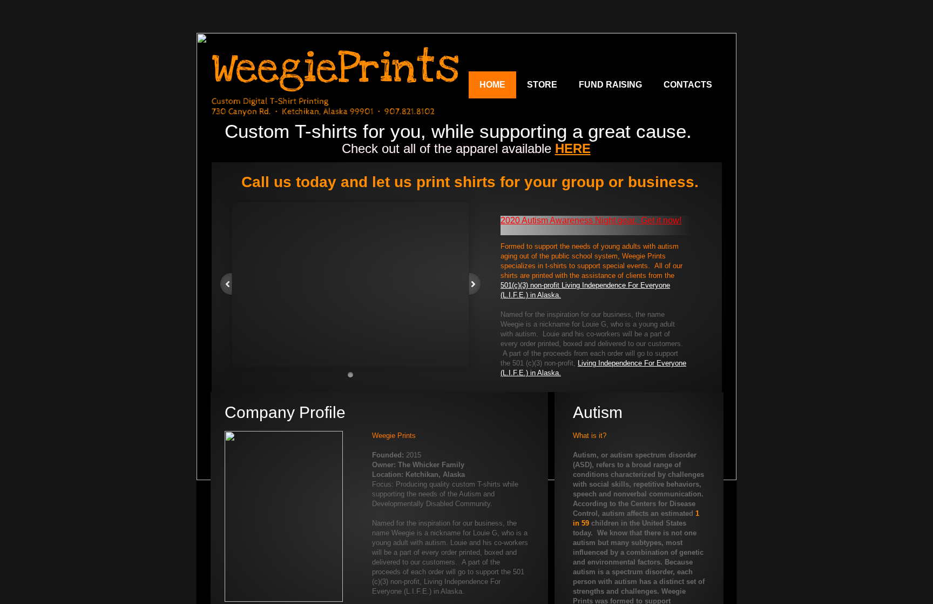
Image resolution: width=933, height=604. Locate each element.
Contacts (688, 84)
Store (542, 84)
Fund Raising (610, 84)
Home (492, 84)
